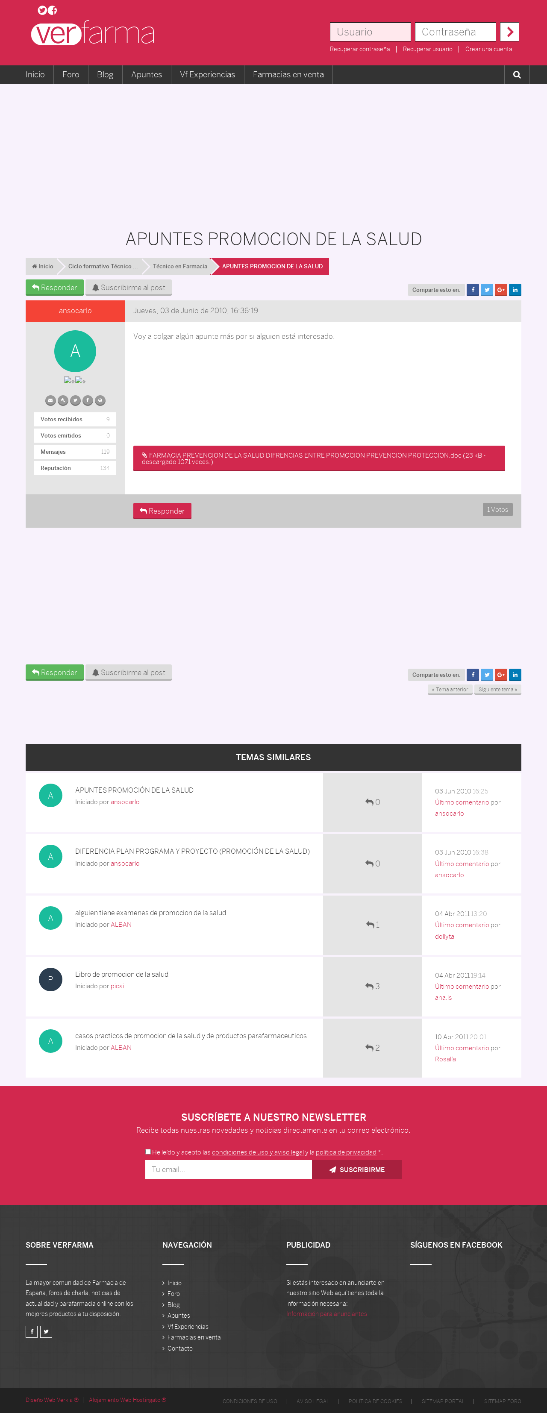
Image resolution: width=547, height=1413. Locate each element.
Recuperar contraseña (360, 49)
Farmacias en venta (288, 74)
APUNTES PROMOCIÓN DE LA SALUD (134, 790)
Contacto (180, 1348)
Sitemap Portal (443, 1401)
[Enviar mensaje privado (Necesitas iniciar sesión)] (50, 398)
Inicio (35, 74)
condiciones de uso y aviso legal (258, 1152)
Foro (70, 74)
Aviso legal (313, 1401)
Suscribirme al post (132, 287)
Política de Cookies (376, 1401)
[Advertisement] (273, 152)
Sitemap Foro (502, 1401)
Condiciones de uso (250, 1401)
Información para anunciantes (326, 1313)
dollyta (444, 936)
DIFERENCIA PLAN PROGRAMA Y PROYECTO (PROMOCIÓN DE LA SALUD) (192, 851)
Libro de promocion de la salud (121, 974)
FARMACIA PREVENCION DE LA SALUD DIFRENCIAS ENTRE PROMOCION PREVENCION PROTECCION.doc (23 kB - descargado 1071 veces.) (313, 458)
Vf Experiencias (207, 74)
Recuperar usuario (428, 49)
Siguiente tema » (498, 690)
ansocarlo (75, 310)
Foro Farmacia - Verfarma (95, 33)
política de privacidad (346, 1152)
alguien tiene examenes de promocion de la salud (150, 913)
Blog (105, 74)
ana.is (443, 997)
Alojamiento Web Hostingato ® (127, 1400)
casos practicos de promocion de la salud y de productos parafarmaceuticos (191, 1036)
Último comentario (462, 802)
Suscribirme (361, 1169)
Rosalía (445, 1059)
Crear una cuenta (488, 49)
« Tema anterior (450, 690)
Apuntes (146, 74)
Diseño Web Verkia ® (52, 1400)
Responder (58, 287)
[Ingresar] (509, 31)
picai (117, 986)
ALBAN (121, 924)
